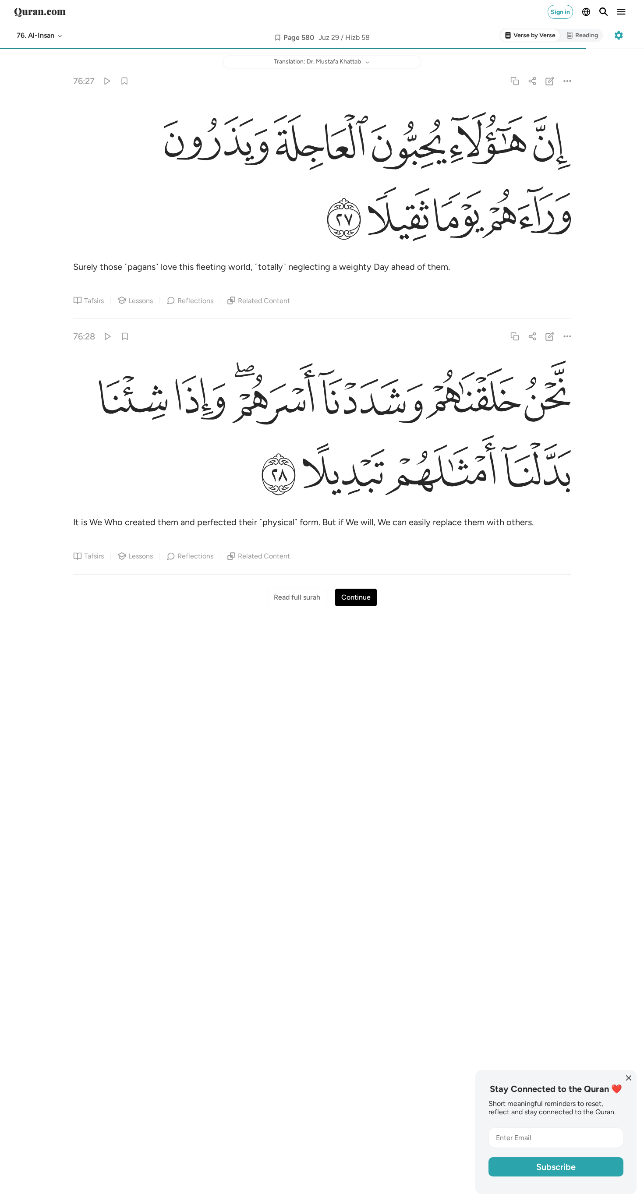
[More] (567, 80)
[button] (40, 35)
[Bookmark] (124, 80)
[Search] (603, 12)
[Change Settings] (618, 35)
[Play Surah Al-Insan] (106, 80)
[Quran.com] (40, 11)
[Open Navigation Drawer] (621, 12)
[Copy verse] (514, 80)
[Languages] (586, 12)
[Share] (532, 80)
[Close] (628, 1078)
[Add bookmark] (277, 37)
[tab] (530, 35)
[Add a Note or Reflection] (550, 80)
